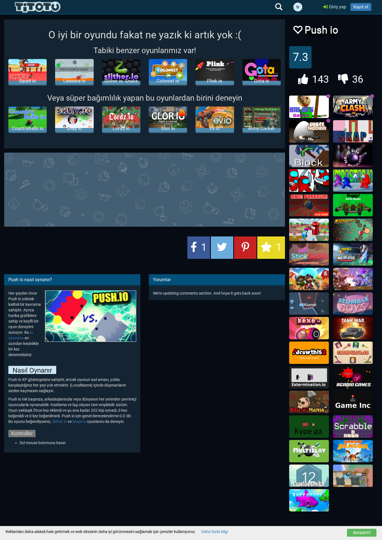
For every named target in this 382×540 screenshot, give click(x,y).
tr (297, 7)
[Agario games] (353, 377)
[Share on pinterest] (245, 247)
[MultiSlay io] (309, 451)
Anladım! (362, 532)
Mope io (79, 421)
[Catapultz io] (353, 353)
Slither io (59, 421)
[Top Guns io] (309, 279)
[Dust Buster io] (309, 230)
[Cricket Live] (353, 254)
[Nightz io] (353, 230)
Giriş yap (337, 7)
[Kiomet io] (309, 303)
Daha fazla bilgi (214, 531)
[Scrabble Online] (353, 426)
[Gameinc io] (353, 402)
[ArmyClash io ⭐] (353, 107)
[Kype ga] (309, 426)
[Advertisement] (144, 189)
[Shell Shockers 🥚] (309, 131)
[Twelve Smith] (309, 476)
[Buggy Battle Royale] (353, 205)
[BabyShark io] (309, 500)
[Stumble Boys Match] (353, 303)
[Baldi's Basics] (309, 107)
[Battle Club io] (353, 279)
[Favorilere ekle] (297, 31)
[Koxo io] (309, 328)
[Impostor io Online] (353, 180)
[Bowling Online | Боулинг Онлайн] (353, 156)
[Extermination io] (309, 377)
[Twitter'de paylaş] (222, 247)
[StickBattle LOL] (309, 254)
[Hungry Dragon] (353, 451)
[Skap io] (353, 131)
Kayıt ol (360, 7)
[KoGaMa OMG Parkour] (309, 205)
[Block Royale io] (309, 156)
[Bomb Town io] (353, 476)
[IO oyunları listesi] (38, 7)
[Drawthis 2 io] (309, 353)
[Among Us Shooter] (309, 180)
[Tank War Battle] (353, 328)
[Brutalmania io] (309, 402)
